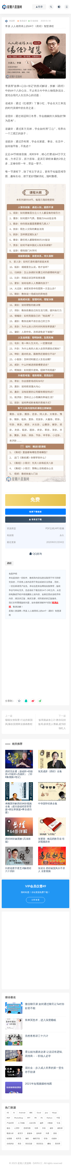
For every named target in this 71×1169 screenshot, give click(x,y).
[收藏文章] (19, 701)
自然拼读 (10, 1144)
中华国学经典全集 (47, 803)
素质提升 (23, 21)
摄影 (51, 1128)
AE (8, 1113)
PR (35, 1118)
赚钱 (49, 1144)
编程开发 (36, 1138)
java (46, 1113)
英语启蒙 (28, 1144)
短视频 (9, 1138)
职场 (45, 1138)
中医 (58, 1118)
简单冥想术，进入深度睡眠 (40, 1020)
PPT (28, 1118)
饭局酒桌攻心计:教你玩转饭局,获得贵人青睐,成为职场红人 (52, 724)
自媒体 (54, 1138)
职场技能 (34, 21)
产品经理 (10, 1123)
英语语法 (39, 1144)
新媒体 (29, 1133)
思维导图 (27, 1128)
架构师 (39, 1133)
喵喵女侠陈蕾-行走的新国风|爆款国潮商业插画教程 (19, 722)
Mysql (54, 1113)
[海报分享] (39, 701)
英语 (19, 1144)
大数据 (50, 1123)
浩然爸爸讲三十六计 (36, 1036)
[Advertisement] (35, 657)
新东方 (20, 1133)
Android (22, 1113)
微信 (8, 1128)
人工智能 (21, 1123)
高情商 (57, 1144)
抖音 (44, 1128)
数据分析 (10, 1133)
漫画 (55, 1133)
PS (42, 1118)
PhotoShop (18, 1118)
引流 (58, 1123)
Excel (39, 1113)
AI (14, 1113)
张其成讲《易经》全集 (50, 771)
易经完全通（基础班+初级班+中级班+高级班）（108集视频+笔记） (19, 774)
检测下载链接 (35, 512)
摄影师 (60, 1128)
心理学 (16, 1128)
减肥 (41, 1123)
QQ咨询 (37, 554)
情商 (36, 1128)
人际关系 (32, 1123)
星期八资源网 (15, 611)
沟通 (47, 1133)
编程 (27, 1138)
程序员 (18, 1138)
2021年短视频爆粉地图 (38, 1083)
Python (49, 1118)
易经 (9, 563)
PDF (8, 1118)
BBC (31, 1113)
